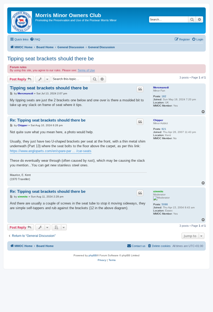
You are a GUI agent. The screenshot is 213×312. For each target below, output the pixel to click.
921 (164, 128)
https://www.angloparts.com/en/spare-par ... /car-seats (50, 151)
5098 (165, 204)
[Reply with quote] (140, 89)
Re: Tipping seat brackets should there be (47, 120)
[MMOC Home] (22, 20)
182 (164, 96)
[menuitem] (35, 39)
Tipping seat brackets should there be (50, 58)
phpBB (93, 255)
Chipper (158, 120)
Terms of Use (86, 70)
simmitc (158, 191)
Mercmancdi (161, 87)
